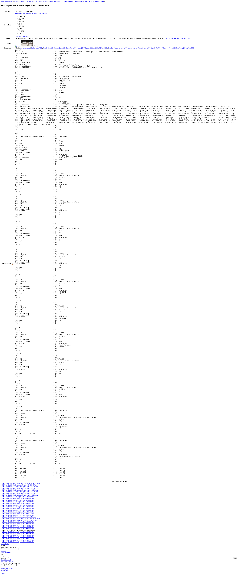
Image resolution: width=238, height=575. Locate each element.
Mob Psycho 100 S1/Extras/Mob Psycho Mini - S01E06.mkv (20, 495)
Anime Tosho (5, 544)
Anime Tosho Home (7, 1)
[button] (33, 45)
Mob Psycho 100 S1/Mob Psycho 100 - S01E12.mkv (18, 515)
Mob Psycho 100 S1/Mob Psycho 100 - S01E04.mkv (18, 502)
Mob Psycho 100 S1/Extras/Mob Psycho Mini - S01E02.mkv (20, 488)
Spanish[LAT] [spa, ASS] (99, 48)
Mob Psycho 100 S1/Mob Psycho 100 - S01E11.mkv (18, 513)
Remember (4, 558)
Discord (3, 573)
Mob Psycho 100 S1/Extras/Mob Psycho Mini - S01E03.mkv (20, 490)
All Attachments (25, 48)
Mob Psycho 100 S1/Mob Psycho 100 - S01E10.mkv (18, 512)
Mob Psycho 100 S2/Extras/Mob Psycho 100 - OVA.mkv (19, 517)
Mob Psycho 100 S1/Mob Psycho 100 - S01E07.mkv (18, 507)
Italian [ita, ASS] (71, 48)
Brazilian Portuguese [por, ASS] (117, 48)
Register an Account (7, 561)
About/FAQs (4, 570)
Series (2, 552)
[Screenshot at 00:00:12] (18, 46)
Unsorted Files (30, 1)
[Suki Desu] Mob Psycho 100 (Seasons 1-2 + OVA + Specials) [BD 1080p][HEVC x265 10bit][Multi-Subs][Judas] (70, 1)
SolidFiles (18, 36)
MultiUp (44, 13)
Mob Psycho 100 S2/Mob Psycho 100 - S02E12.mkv (18, 540)
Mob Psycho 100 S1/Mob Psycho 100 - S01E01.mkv (18, 497)
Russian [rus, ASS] (133, 48)
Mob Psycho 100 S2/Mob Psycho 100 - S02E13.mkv (18, 542)
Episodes (8, 552)
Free (40, 13)
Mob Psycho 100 (19, 1)
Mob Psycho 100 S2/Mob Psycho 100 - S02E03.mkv (18, 525)
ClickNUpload (26, 13)
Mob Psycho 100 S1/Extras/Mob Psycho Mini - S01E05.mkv (20, 493)
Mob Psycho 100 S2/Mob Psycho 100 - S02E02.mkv (18, 523)
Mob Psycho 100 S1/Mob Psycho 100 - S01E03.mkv (18, 500)
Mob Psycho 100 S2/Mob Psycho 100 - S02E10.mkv (18, 537)
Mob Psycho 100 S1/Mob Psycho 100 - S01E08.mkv (18, 508)
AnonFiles (18, 13)
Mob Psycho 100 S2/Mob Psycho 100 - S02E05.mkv (18, 528)
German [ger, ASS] (59, 48)
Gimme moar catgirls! (7, 568)
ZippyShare (25, 36)
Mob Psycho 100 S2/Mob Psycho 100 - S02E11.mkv (18, 538)
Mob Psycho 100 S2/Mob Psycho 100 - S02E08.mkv (18, 533)
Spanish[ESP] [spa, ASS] (84, 48)
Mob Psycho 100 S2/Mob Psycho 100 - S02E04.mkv (18, 527)
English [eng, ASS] (36, 48)
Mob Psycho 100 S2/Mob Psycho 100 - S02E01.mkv (18, 522)
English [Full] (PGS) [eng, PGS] (160, 48)
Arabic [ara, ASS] (144, 48)
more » (37, 46)
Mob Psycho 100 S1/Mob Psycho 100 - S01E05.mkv (18, 503)
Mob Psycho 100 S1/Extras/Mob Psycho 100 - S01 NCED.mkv (21, 483)
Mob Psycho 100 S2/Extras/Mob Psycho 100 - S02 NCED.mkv (21, 518)
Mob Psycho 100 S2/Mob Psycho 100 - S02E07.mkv (18, 532)
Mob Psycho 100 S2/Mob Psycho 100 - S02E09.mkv (18, 535)
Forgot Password (6, 560)
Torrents (3, 551)
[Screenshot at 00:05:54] (27, 46)
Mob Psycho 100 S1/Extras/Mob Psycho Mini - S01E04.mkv (20, 491)
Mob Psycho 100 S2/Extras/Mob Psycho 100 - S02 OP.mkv (20, 520)
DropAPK (35, 13)
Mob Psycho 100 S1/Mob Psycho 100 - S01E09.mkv (18, 510)
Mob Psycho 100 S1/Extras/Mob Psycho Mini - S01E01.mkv (20, 486)
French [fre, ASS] (48, 48)
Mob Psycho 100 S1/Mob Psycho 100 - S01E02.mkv (18, 498)
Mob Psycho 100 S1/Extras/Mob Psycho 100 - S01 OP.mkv (20, 485)
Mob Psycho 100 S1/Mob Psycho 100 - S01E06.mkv (18, 505)
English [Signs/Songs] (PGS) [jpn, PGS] (182, 48)
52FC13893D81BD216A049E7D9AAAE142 (178, 38)
